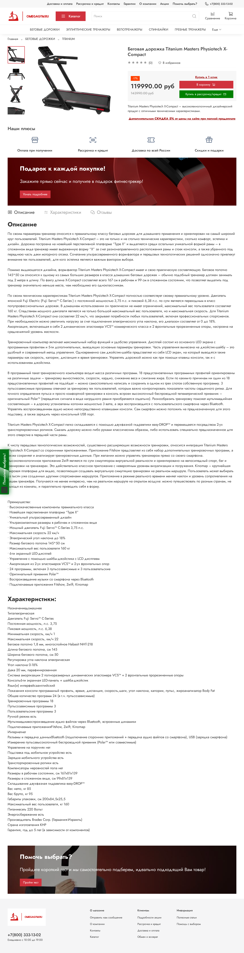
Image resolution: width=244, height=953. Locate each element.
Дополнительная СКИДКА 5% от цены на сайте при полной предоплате (182, 118)
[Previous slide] (34, 80)
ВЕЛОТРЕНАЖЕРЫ (129, 29)
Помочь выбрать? (185, 4)
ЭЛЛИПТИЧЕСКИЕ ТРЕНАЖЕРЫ (88, 29)
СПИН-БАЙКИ (158, 29)
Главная (13, 39)
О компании (147, 4)
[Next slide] (16, 109)
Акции (164, 4)
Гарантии (130, 4)
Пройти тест (30, 882)
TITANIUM (68, 39)
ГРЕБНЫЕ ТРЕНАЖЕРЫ (190, 29)
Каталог (74, 16)
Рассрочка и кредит (90, 4)
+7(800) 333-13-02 (221, 4)
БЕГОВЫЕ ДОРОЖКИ (44, 29)
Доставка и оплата (59, 4)
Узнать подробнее (35, 194)
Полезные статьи (187, 917)
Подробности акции (149, 917)
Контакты (114, 4)
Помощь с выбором (189, 924)
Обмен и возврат (147, 937)
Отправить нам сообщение (106, 917)
